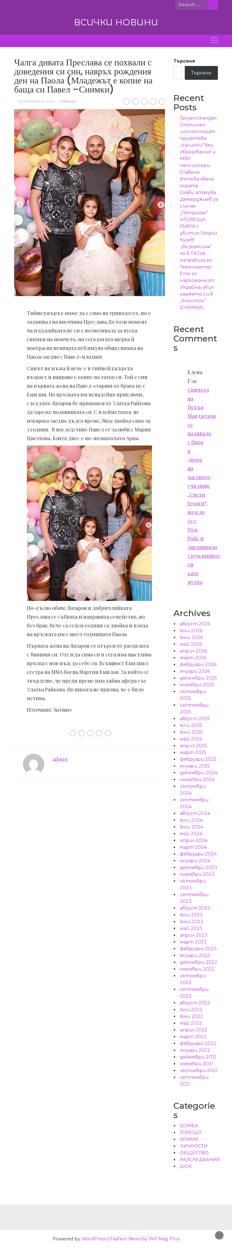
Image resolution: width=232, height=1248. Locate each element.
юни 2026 (191, 637)
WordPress (93, 1239)
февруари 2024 (198, 854)
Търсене (184, 61)
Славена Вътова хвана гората (197, 178)
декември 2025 (198, 678)
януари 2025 (195, 766)
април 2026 (193, 651)
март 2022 (193, 1036)
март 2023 (193, 942)
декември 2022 (198, 962)
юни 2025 (191, 732)
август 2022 (195, 1003)
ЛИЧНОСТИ (193, 1146)
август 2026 (195, 624)
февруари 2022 (198, 1043)
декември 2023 (198, 867)
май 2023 (191, 928)
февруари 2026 (198, 664)
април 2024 (193, 840)
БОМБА (189, 1125)
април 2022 (193, 1030)
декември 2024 (198, 772)
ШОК (186, 1166)
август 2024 (195, 813)
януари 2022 (195, 1050)
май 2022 (191, 1023)
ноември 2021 (196, 1063)
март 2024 (193, 847)
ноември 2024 (197, 779)
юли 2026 (191, 630)
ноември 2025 (197, 684)
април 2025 (193, 745)
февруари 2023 (198, 948)
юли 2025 (191, 725)
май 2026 (191, 644)
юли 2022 (191, 1009)
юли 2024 (191, 820)
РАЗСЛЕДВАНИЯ (200, 1159)
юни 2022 (191, 1016)
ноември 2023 (197, 874)
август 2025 (195, 718)
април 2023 (193, 935)
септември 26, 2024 (36, 101)
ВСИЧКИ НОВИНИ (116, 22)
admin (60, 759)
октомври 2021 (199, 1070)
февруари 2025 (198, 759)
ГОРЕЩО (68, 101)
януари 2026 (195, 671)
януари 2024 (195, 860)
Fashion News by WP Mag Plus (145, 1239)
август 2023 (195, 908)
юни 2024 (191, 827)
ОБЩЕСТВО (194, 1153)
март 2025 (193, 752)
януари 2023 (195, 955)
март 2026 (193, 657)
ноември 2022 (197, 969)
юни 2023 (191, 921)
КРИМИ (189, 1139)
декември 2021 (198, 1057)
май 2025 (191, 739)
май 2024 (191, 833)
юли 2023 (191, 915)
